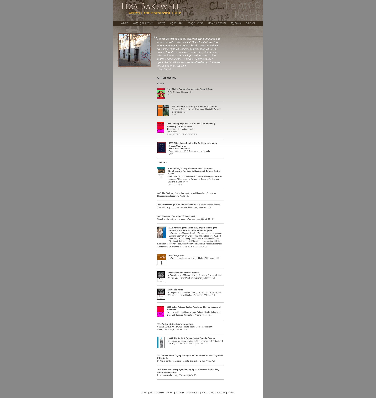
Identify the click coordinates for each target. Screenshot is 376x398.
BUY (170, 95)
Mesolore (176, 23)
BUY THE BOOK (175, 184)
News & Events (217, 23)
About (125, 23)
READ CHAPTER (189, 134)
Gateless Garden (143, 23)
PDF (213, 219)
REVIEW (176, 134)
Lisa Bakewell (152, 9)
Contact (250, 23)
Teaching (236, 23)
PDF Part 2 (201, 344)
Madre (162, 23)
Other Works (196, 23)
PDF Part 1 (188, 344)
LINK (209, 207)
